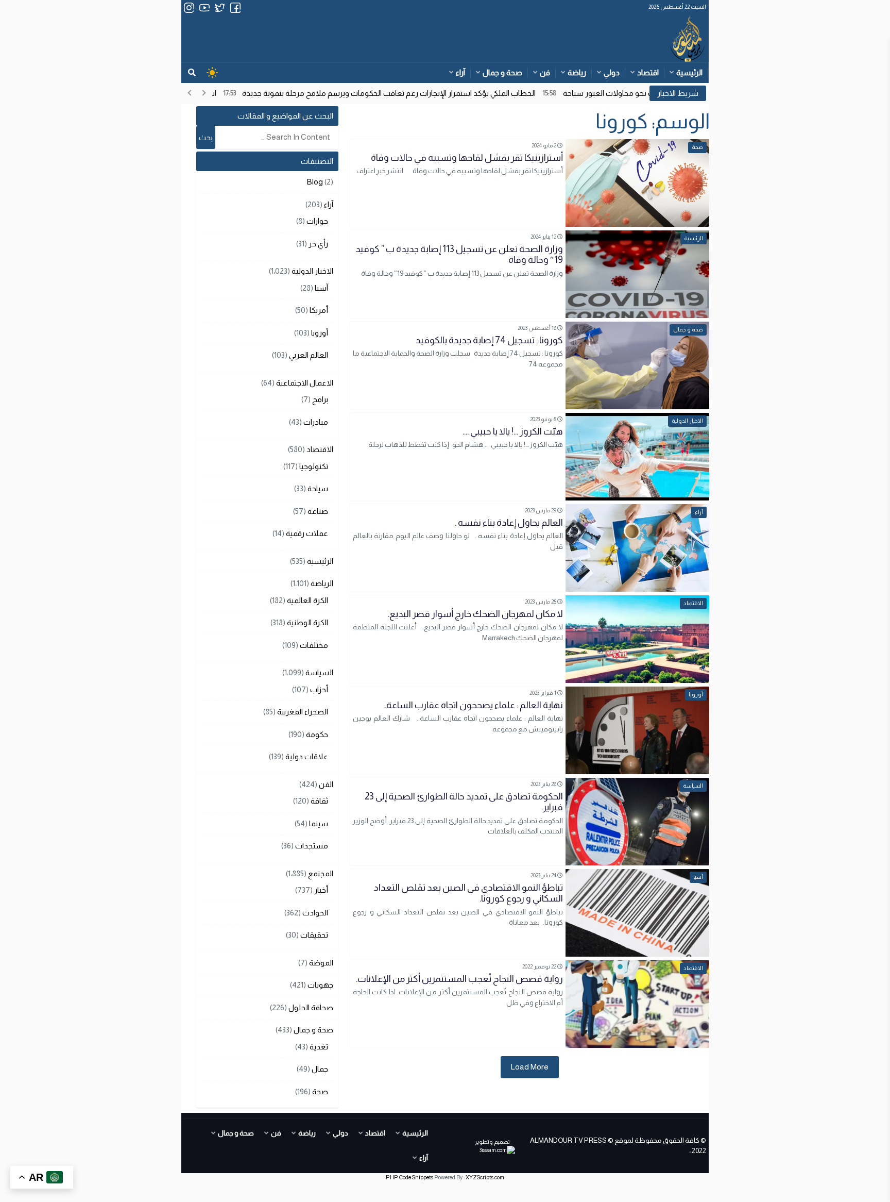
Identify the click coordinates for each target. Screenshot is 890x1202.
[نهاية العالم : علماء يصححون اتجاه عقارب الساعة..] (529, 730)
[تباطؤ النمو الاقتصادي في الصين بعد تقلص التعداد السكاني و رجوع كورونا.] (529, 913)
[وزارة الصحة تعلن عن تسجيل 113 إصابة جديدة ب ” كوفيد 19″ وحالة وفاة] (529, 274)
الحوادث (315, 912)
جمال (320, 1068)
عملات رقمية (307, 533)
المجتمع (320, 873)
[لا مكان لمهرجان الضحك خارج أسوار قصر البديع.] (529, 639)
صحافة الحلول (310, 1007)
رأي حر (318, 243)
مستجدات (311, 845)
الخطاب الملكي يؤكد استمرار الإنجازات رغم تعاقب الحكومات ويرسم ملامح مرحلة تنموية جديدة (422, 93)
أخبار (321, 890)
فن (545, 72)
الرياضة (322, 583)
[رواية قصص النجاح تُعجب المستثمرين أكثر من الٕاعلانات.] (529, 1004)
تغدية (319, 1046)
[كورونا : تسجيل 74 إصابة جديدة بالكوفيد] (529, 365)
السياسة (319, 672)
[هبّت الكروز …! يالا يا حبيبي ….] (529, 456)
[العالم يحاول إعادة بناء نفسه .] (529, 548)
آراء (460, 72)
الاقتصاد (319, 449)
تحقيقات (314, 934)
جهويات (320, 984)
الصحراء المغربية (302, 711)
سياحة (317, 488)
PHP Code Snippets (409, 1177)
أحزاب (319, 689)
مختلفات (314, 645)
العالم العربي (308, 354)
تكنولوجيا (313, 466)
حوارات (317, 220)
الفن (326, 784)
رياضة (577, 72)
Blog (315, 181)
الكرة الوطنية (307, 622)
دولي (612, 72)
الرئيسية (689, 72)
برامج (320, 399)
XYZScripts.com (485, 1177)
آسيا (321, 287)
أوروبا (319, 332)
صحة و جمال (502, 72)
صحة (320, 1091)
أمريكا (319, 310)
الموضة (321, 962)
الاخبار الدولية (312, 270)
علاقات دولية (306, 756)
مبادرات (315, 422)
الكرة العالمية (307, 600)
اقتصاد (648, 72)
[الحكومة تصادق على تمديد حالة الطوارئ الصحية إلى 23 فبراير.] (529, 821)
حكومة (317, 734)
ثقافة (319, 800)
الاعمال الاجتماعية (304, 382)
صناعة (317, 511)
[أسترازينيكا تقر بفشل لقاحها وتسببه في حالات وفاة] (529, 183)
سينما (318, 823)
